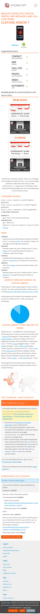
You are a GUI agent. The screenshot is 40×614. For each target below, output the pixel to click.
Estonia (5, 251)
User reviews (7, 567)
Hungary (13, 265)
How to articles (8, 547)
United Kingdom (6, 339)
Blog (4, 570)
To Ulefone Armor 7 (20, 148)
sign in (22, 480)
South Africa (13, 260)
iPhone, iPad (7, 584)
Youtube (13, 573)
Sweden (3, 346)
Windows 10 (7, 587)
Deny (22, 611)
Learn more (27, 607)
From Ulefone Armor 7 (20, 110)
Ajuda (5, 556)
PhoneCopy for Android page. (12, 462)
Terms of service (8, 598)
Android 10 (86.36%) (14, 292)
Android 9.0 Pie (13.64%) (29, 292)
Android (5, 581)
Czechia (4, 336)
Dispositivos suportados (11, 550)
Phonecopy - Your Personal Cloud (15, 5)
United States (23, 346)
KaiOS (5, 590)
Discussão (6, 553)
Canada (5, 275)
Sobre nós (6, 564)
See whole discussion (11, 537)
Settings (30, 611)
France (18, 241)
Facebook (6, 573)
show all (5, 228)
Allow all (13, 611)
